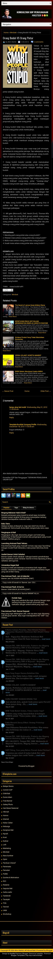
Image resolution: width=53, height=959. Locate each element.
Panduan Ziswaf (9, 863)
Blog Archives (28, 508)
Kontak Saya (17, 598)
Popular (7, 508)
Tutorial (6, 907)
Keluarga (6, 826)
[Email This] (4, 290)
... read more (45, 639)
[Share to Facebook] (11, 290)
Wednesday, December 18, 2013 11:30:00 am (28, 426)
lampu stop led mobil (17, 407)
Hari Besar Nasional (10, 808)
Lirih (4, 845)
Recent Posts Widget (7, 762)
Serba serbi (7, 892)
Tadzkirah (7, 896)
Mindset (13, 33)
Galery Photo (8, 804)
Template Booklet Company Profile (22, 425)
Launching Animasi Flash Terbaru (14, 543)
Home (6, 33)
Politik (5, 874)
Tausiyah (6, 899)
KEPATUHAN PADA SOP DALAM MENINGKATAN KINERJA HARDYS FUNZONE (31, 322)
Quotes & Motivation (11, 877)
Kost (5, 837)
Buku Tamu (5, 524)
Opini (5, 859)
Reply (11, 417)
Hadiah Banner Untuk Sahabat (13, 554)
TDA (4, 903)
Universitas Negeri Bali (10, 565)
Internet (6, 819)
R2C (4, 881)
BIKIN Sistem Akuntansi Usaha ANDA (29, 371)
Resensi (6, 885)
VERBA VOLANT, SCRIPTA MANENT (28, 355)
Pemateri (6, 870)
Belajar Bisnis (8, 786)
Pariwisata (7, 867)
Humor (5, 815)
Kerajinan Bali (8, 830)
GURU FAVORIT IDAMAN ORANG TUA (21, 699)
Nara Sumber (8, 856)
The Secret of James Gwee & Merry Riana (30, 305)
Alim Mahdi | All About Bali (25, 950)
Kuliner (5, 841)
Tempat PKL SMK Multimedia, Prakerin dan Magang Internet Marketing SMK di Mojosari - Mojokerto (27, 660)
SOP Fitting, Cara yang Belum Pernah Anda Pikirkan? (28, 750)
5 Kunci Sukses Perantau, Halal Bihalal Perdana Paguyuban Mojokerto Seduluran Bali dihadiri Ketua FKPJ (27, 632)
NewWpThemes (15, 954)
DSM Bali (6, 793)
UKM (5, 910)
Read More (13, 316)
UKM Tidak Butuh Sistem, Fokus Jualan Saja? (24, 711)
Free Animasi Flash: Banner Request (15, 611)
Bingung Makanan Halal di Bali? (13, 513)
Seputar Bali (7, 888)
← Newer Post (7, 391)
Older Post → (45, 391)
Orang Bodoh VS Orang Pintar (18, 38)
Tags (16, 508)
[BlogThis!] (6, 290)
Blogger (31, 766)
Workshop (7, 914)
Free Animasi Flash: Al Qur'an (12, 587)
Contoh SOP (7, 790)
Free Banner (7, 801)
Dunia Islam (7, 797)
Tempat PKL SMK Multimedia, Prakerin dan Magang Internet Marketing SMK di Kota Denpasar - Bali (27, 647)
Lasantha (39, 954)
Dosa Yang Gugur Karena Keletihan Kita (22, 673)
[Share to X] (9, 290)
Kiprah (5, 834)
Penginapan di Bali (8, 532)
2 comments (38, 42)
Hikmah (6, 812)
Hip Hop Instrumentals (34, 955)
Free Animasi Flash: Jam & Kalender (15, 576)
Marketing (7, 848)
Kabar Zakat (8, 823)
